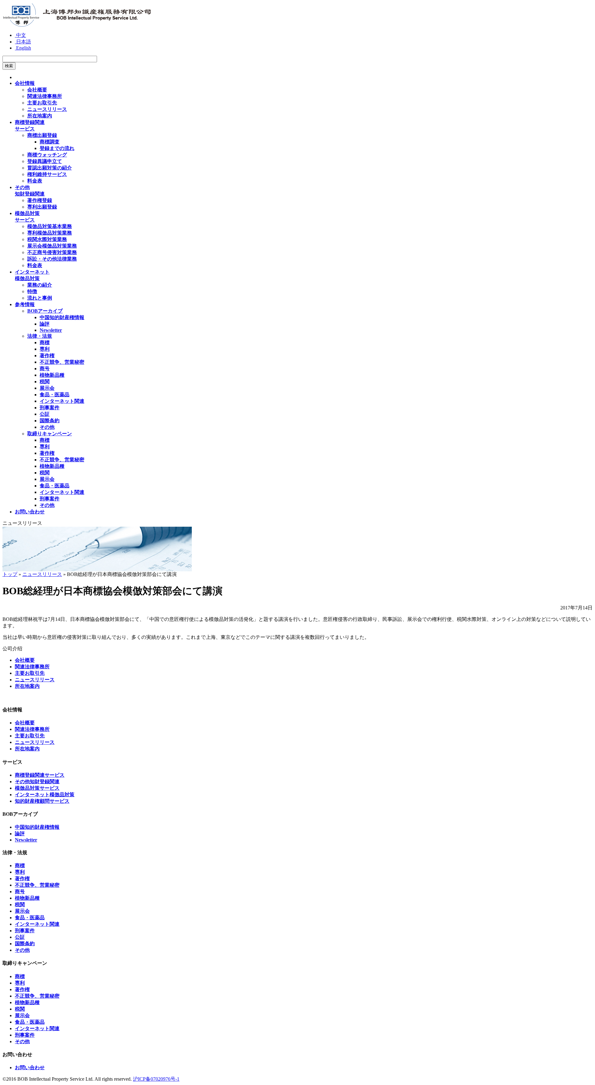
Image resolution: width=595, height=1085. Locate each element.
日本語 (23, 41)
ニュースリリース (42, 574)
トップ (9, 574)
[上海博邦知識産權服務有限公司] (76, 25)
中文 (20, 35)
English (23, 48)
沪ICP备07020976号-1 (156, 1079)
